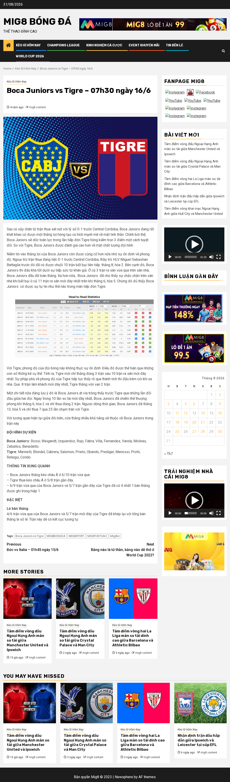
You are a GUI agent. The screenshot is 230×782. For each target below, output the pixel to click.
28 (203, 431)
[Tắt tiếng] (211, 257)
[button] (194, 245)
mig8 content (37, 107)
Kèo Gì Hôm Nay (28, 45)
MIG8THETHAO (97, 536)
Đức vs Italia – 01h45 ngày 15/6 (32, 547)
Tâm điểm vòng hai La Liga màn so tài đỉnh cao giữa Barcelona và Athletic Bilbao (132, 638)
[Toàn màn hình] (218, 257)
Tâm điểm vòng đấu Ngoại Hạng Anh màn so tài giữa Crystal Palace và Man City (78, 638)
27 (194, 431)
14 (203, 413)
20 (194, 422)
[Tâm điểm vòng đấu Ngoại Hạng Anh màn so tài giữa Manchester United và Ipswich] (27, 598)
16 (220, 413)
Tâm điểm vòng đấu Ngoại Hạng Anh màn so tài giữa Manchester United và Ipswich (192, 149)
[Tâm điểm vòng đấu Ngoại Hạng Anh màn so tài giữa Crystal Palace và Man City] (80, 598)
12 (186, 413)
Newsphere (124, 777)
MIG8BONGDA (56, 536)
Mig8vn (115, 536)
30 (220, 431)
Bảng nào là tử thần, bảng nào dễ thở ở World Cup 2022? (122, 549)
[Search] (223, 51)
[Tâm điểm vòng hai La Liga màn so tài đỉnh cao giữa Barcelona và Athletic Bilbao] (133, 598)
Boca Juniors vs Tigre (29, 536)
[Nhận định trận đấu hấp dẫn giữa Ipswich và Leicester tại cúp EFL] (200, 703)
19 (186, 422)
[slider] (191, 257)
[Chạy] (170, 257)
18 (177, 422)
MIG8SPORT (76, 536)
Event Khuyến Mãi (144, 45)
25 (177, 431)
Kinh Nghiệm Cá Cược (104, 45)
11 (177, 413)
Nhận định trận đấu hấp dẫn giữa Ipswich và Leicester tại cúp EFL (199, 740)
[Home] (8, 46)
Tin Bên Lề (174, 45)
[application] (194, 244)
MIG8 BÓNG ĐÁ (37, 21)
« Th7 (168, 454)
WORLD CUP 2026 (30, 56)
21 (203, 422)
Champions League (63, 45)
